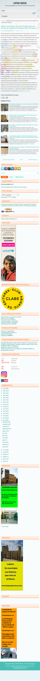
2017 (4, 409)
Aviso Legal (5, 526)
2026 (4, 388)
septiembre (5, 428)
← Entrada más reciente (7, 159)
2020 (4, 402)
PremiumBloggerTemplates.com (20, 667)
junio (3, 435)
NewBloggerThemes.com (20, 668)
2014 (4, 415)
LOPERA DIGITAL (20, 3)
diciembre (5, 422)
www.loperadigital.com (8, 30)
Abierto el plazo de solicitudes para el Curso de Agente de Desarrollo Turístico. (19, 27)
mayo (4, 437)
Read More (3, 111)
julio (3, 433)
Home (3, 20)
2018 (4, 406)
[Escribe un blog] (3, 98)
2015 (4, 413)
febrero (4, 444)
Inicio (21, 159)
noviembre (5, 424)
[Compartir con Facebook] (7, 98)
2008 (4, 456)
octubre (4, 426)
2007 (4, 459)
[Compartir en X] (5, 98)
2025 (4, 391)
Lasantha (31, 666)
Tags (11, 177)
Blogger (33, 663)
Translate (13, 197)
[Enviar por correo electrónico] (2, 98)
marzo (4, 442)
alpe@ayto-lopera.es (24, 91)
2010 (4, 452)
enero (4, 446)
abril (3, 440)
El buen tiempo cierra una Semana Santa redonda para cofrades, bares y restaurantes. (23, 115)
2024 (4, 393)
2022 (4, 397)
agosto (4, 431)
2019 (4, 404)
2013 (4, 418)
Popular (4, 177)
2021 (4, 400)
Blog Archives (19, 177)
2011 (4, 450)
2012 (4, 420)
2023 (4, 395)
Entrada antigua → (34, 159)
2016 (4, 411)
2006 (4, 461)
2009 (4, 454)
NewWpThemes (15, 666)
